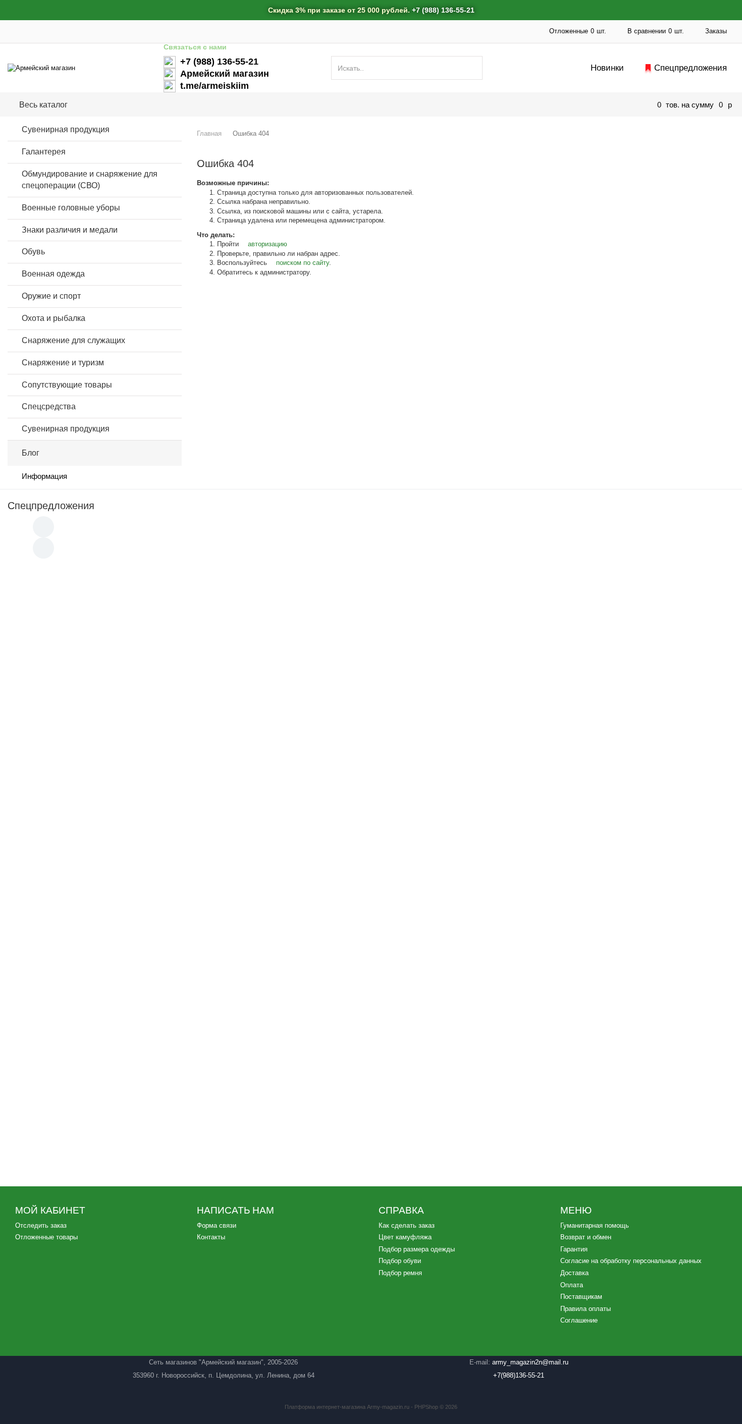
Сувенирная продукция (66, 129)
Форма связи (216, 1225)
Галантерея (44, 151)
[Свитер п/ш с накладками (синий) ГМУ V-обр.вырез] (371, 1059)
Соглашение (579, 1320)
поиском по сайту (301, 262)
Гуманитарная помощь (131, 31)
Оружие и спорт (51, 296)
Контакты (292, 31)
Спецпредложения (690, 68)
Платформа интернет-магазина (325, 1407)
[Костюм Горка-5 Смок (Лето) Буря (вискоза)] (371, 762)
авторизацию (266, 244)
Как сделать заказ (407, 1225)
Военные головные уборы (71, 207)
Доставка (244, 31)
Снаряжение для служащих (73, 340)
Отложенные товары (46, 1237)
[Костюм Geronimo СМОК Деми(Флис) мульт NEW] (601, 613)
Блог (30, 453)
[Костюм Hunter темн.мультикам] (371, 613)
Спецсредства (49, 406)
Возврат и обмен (585, 1237)
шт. (577, 31)
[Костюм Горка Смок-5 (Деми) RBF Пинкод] (140, 910)
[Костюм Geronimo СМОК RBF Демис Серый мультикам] (601, 910)
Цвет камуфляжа (405, 1237)
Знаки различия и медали (70, 230)
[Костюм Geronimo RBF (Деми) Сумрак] (601, 1059)
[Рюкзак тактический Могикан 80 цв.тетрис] (140, 1059)
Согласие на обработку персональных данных (631, 1261)
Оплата (337, 31)
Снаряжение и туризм (63, 362)
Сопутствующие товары (67, 384)
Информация (44, 476)
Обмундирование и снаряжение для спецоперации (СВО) (269, 104)
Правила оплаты (585, 1308)
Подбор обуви (400, 1261)
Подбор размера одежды (417, 1249)
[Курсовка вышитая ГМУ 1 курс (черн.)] (140, 762)
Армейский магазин (224, 74)
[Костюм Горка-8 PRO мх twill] (371, 910)
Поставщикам (389, 31)
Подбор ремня (400, 1273)
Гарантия (574, 1249)
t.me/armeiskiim (214, 86)
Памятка (198, 31)
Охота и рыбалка (53, 318)
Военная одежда (53, 273)
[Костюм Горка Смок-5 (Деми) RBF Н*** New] (601, 762)
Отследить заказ (41, 1225)
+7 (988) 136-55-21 (443, 10)
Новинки (607, 68)
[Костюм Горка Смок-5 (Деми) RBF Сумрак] (140, 613)
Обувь (33, 251)
